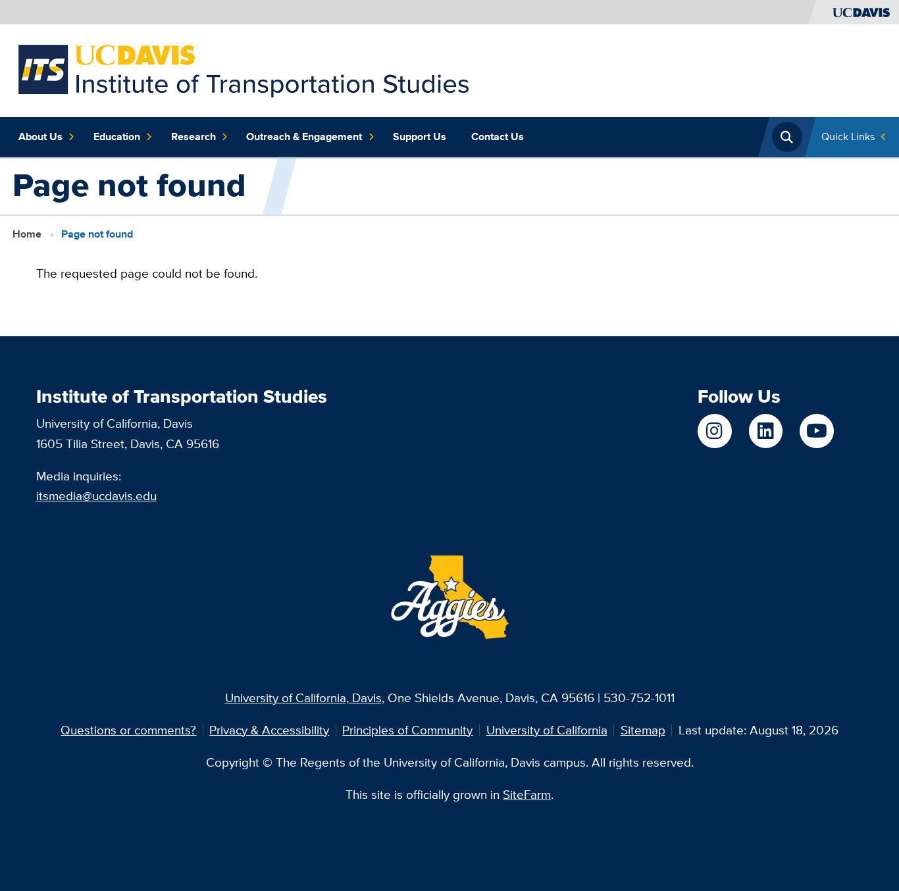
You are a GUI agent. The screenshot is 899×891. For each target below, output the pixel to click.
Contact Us (497, 136)
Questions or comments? (128, 730)
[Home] (243, 69)
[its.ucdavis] (714, 430)
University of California (546, 730)
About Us (40, 136)
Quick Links (848, 136)
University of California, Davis (303, 698)
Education (116, 136)
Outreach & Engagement (304, 136)
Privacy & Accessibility (269, 730)
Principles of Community (407, 730)
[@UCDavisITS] (816, 430)
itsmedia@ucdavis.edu (96, 496)
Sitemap (643, 730)
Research (193, 136)
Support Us (419, 136)
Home (27, 234)
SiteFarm (527, 794)
